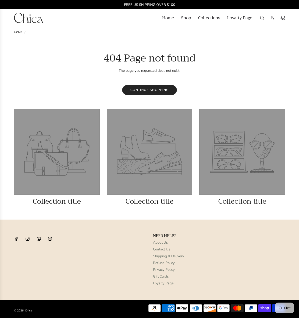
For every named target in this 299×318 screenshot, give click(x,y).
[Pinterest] (39, 239)
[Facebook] (16, 239)
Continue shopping (149, 90)
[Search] (262, 18)
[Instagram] (27, 239)
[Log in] (272, 18)
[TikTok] (50, 239)
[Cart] (283, 18)
